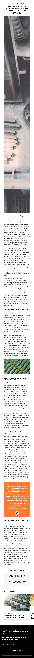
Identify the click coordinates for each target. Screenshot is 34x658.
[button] (17, 582)
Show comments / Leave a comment (17, 582)
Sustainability (21, 570)
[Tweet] (17, 513)
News (22, 4)
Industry (15, 570)
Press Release (8, 613)
